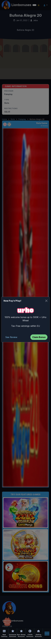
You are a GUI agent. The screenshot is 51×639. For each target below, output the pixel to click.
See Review (11, 337)
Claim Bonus (39, 337)
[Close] (46, 301)
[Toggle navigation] (47, 634)
